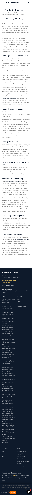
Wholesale (19, 304)
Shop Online (5, 442)
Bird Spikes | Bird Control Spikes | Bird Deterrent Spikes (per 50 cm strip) (8, 327)
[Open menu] (28, 2)
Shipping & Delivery (21, 454)
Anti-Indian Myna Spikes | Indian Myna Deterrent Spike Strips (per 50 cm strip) (8, 389)
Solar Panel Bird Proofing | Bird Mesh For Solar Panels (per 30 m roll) (8, 300)
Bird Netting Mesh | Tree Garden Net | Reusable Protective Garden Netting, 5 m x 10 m (8, 321)
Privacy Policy (20, 458)
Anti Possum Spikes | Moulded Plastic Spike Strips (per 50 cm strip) (7, 401)
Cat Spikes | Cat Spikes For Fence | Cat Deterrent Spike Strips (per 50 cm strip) (8, 382)
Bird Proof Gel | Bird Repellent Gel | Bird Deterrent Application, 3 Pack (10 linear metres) (7, 307)
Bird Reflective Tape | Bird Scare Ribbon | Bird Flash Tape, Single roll (8, 361)
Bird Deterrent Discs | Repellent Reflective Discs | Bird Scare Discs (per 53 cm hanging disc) (8, 355)
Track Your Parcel (21, 306)
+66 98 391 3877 (6, 283)
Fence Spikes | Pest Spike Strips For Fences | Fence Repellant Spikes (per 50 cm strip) (8, 334)
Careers (4, 454)
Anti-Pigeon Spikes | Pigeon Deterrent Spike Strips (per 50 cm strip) (8, 396)
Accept (13, 492)
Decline (5, 492)
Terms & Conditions (22, 451)
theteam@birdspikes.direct (10, 98)
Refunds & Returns (21, 456)
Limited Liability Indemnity (23, 461)
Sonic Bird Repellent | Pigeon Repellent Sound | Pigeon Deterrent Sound (8, 367)
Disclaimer (19, 463)
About (18, 299)
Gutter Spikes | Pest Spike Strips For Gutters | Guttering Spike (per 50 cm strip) (8, 342)
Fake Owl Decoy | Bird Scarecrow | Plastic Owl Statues (7, 314)
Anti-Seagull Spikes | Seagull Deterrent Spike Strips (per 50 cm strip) (7, 413)
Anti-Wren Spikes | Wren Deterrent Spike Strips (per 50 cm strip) (8, 438)
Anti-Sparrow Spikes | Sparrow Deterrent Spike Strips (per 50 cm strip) (8, 425)
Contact (19, 301)
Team (3, 451)
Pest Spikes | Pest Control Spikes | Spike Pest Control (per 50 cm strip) (8, 348)
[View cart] (24, 2)
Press (3, 456)
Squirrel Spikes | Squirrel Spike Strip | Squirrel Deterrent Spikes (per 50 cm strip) (8, 432)
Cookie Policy (20, 466)
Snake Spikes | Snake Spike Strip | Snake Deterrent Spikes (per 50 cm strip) (8, 419)
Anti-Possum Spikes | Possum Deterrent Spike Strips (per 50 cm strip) (7, 407)
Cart (3, 445)
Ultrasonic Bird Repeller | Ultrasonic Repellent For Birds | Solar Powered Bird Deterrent (8, 374)
